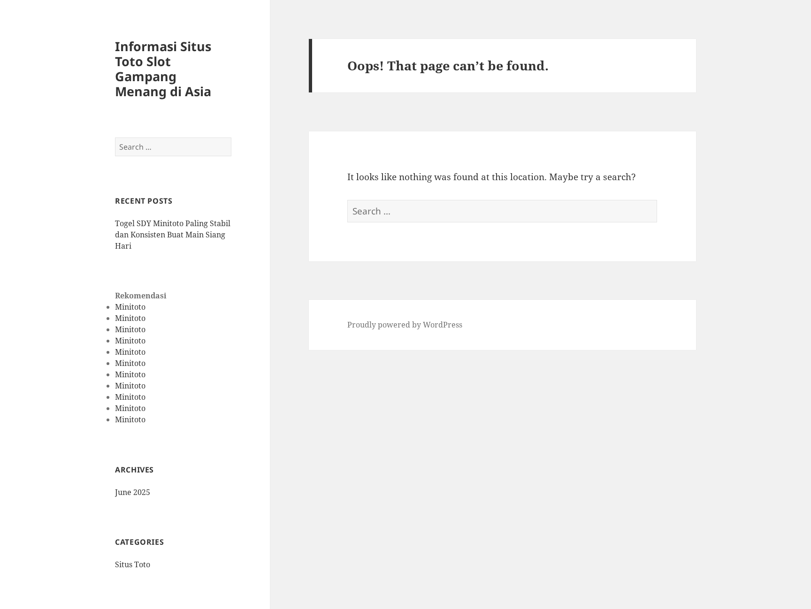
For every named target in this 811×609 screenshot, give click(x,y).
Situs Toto (132, 564)
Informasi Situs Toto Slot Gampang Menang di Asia (163, 69)
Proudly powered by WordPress (404, 325)
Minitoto (130, 307)
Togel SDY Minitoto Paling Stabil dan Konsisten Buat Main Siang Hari (172, 234)
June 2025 (132, 492)
